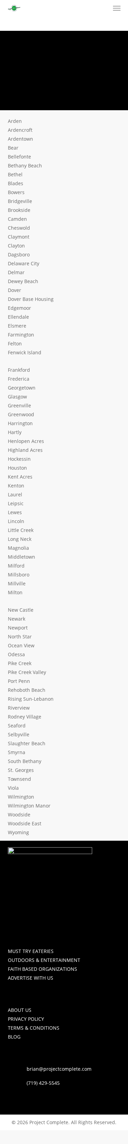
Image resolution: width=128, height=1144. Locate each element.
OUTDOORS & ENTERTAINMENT (44, 960)
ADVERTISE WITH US (30, 978)
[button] (116, 8)
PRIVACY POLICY (26, 1019)
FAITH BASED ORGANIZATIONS (42, 969)
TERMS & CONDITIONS (33, 1028)
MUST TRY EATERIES (31, 951)
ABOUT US (19, 1010)
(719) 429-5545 (43, 1083)
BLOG (14, 1036)
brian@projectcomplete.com (59, 1069)
